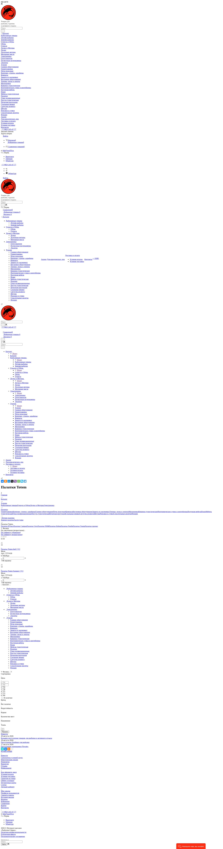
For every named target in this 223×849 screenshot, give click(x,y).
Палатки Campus (20, 526)
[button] (191, 846)
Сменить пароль (7, 795)
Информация (6, 768)
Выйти (3, 806)
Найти (4, 844)
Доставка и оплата (17, 468)
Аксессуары (18, 520)
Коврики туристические (148, 512)
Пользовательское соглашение (13, 836)
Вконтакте (10, 157)
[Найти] (3, 30)
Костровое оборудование (82, 512)
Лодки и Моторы (21, 383)
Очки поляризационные (22, 514)
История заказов (7, 797)
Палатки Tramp (79, 526)
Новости (4, 734)
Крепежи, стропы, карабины (24, 512)
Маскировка (133, 512)
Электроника (20, 395)
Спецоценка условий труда (12, 758)
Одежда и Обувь (21, 372)
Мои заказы (5, 791)
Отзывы (4, 766)
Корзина (4, 799)
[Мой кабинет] (2, 330)
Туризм (18, 408)
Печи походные (59, 512)
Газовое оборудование (44, 512)
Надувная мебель (194, 512)
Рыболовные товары (23, 362)
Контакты (5, 808)
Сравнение (5, 804)
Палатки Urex (32, 526)
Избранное (5, 801)
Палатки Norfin (67, 526)
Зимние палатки (7, 520)
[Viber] (15, 481)
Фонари (134, 514)
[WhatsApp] (18, 481)
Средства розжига (87, 514)
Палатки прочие (91, 526)
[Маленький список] (2, 539)
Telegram (9, 159)
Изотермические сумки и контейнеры (173, 512)
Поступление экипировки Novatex (14, 746)
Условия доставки (8, 776)
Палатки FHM (43, 526)
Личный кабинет (7, 787)
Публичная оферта (8, 834)
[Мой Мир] (8, 481)
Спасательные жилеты (122, 514)
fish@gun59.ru (8, 151)
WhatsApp (9, 161)
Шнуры (97, 514)
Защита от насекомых (101, 512)
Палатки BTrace (7, 526)
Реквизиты (5, 762)
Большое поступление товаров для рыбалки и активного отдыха (26, 738)
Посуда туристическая (40, 514)
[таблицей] (5, 537)
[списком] (3, 537)
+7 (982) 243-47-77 (9, 129)
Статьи (4, 785)
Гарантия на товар (8, 778)
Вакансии (5, 764)
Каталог (13, 356)
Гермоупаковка (7, 512)
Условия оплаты (7, 774)
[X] (12, 481)
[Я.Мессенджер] (2, 749)
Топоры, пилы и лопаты (119, 512)
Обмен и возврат (7, 781)
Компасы (69, 512)
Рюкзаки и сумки (107, 514)
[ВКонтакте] (2, 481)
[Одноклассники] (5, 481)
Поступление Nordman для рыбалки (15, 742)
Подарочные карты (8, 783)
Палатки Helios (55, 526)
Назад (15, 354)
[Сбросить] (2, 729)
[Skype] (21, 481)
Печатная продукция (57, 514)
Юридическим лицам (9, 760)
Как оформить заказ (9, 772)
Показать (5, 732)
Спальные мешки (73, 514)
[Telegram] (25, 481)
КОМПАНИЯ (6, 751)
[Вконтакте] (6, 169)
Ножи (203, 512)
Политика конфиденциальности (13, 832)
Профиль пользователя (10, 793)
